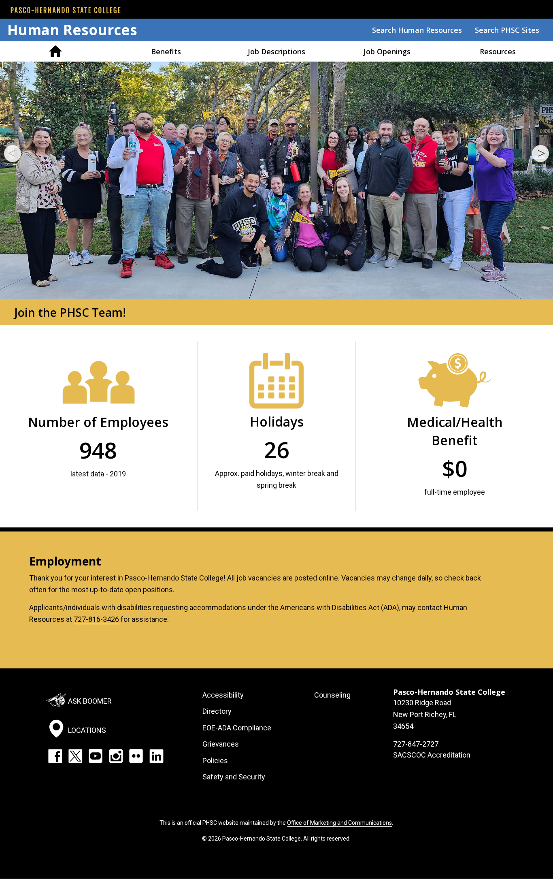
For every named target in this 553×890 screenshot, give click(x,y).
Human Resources (72, 29)
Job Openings (387, 51)
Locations (87, 730)
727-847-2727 (415, 744)
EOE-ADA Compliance (236, 728)
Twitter (75, 756)
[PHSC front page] (65, 10)
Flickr (136, 756)
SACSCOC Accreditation (431, 755)
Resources (498, 51)
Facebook (55, 756)
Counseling (332, 695)
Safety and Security (233, 777)
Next (540, 153)
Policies (215, 760)
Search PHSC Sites (507, 30)
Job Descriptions (276, 51)
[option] (276, 193)
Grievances (220, 744)
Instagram (116, 756)
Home (55, 51)
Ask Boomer (90, 701)
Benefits (166, 51)
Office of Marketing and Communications (339, 823)
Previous (12, 153)
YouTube (95, 756)
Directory (217, 711)
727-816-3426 (96, 619)
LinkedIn (156, 756)
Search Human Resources (417, 30)
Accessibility (223, 695)
